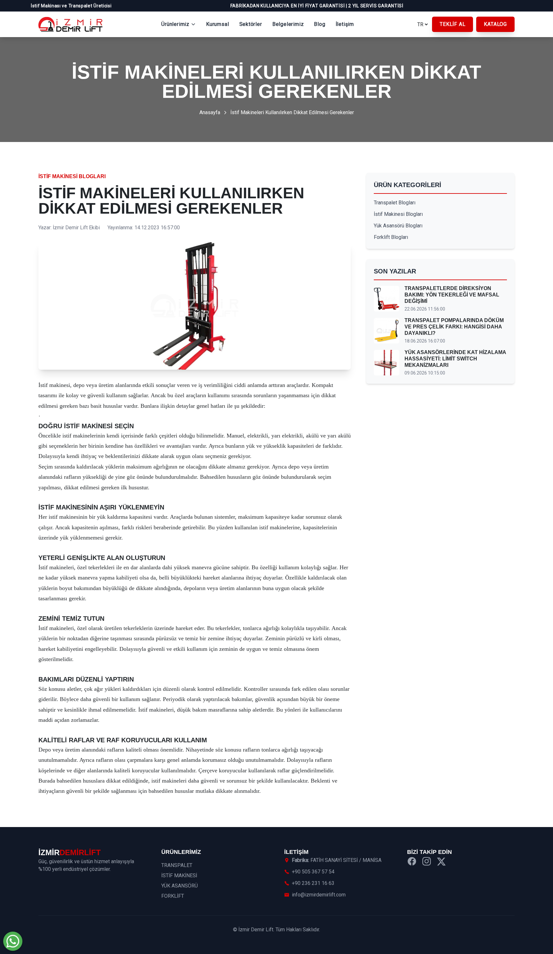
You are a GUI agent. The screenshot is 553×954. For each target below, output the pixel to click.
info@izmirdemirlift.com (319, 895)
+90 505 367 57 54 (313, 872)
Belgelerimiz (288, 24)
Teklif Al (452, 24)
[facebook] (412, 862)
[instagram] (426, 862)
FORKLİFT (172, 896)
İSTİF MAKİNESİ (179, 875)
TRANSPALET (176, 865)
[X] (441, 862)
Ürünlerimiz (175, 24)
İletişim (345, 24)
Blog (319, 24)
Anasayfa (209, 112)
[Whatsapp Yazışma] (12, 941)
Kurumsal (217, 24)
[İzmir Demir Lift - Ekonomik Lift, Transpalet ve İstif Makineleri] (70, 24)
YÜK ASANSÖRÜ (179, 886)
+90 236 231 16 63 (313, 883)
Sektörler (250, 24)
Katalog (495, 24)
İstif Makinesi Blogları (72, 176)
